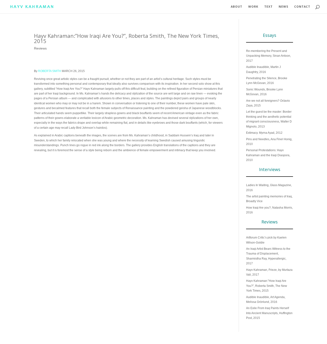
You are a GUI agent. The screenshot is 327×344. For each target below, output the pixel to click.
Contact (302, 7)
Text (268, 7)
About (236, 7)
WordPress (90, 337)
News (283, 7)
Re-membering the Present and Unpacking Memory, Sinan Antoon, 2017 (268, 55)
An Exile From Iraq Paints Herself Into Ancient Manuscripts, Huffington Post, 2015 (269, 313)
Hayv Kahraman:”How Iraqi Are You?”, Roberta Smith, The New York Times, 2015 (266, 285)
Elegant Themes (58, 337)
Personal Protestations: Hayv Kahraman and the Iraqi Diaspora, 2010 (268, 155)
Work (253, 7)
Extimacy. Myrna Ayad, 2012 (264, 132)
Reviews (40, 48)
